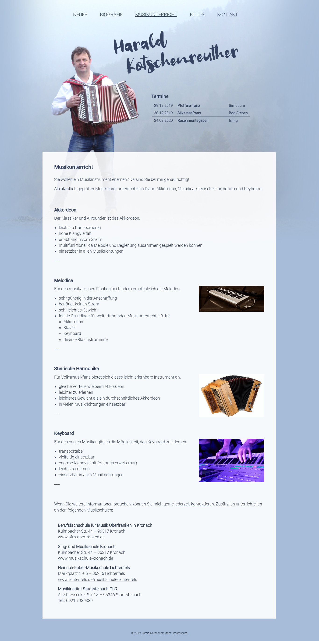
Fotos (197, 14)
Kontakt (227, 14)
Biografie (111, 14)
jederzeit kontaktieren (194, 503)
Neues (80, 14)
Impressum (180, 633)
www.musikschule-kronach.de (85, 558)
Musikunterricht (156, 14)
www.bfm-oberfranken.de (81, 536)
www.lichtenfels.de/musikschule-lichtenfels (97, 579)
